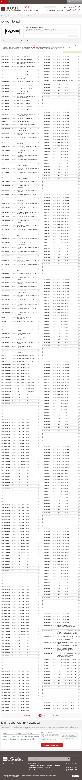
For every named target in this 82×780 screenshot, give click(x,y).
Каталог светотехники (31, 10)
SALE (26, 7)
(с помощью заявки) (35, 47)
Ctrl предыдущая (27, 715)
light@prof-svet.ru (34, 763)
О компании (4, 1)
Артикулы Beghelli (20, 40)
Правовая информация (51, 775)
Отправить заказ (32, 40)
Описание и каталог (8, 40)
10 (48, 715)
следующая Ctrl (55, 715)
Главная (3, 15)
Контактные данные (17, 763)
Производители (50, 7)
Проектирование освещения (54, 10)
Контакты (11, 1)
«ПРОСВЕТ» (15, 776)
